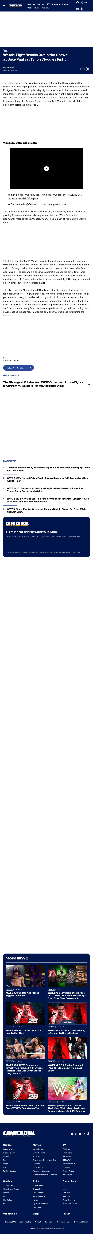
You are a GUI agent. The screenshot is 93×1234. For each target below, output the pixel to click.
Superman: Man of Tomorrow (45, 1174)
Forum (45, 8)
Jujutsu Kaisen (39, 1196)
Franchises (69, 1181)
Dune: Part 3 (38, 1167)
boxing (5, 360)
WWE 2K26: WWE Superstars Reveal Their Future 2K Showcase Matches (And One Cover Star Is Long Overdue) (24, 1069)
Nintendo (6, 1192)
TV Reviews (67, 1153)
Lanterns (66, 1167)
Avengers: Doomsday (41, 1171)
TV (48, 4)
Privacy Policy (75, 552)
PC (4, 1203)
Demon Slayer (38, 1192)
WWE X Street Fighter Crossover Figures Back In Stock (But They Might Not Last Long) (47, 510)
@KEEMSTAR (74, 194)
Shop (36, 1213)
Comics (31, 4)
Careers (49, 1222)
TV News (66, 1149)
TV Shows (53, 1102)
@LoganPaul (59, 194)
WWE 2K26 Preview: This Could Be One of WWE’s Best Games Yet (25, 1107)
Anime (65, 4)
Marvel (6, 1156)
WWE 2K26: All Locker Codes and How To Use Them (24, 1032)
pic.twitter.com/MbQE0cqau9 (23, 198)
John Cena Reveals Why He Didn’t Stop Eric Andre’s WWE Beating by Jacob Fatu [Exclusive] (48, 469)
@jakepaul (46, 194)
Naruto (35, 1200)
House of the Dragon (71, 1163)
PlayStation (7, 1200)
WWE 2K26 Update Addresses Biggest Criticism (22, 994)
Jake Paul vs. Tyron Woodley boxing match (30, 82)
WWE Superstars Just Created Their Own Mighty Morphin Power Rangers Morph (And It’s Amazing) (67, 1108)
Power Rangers (69, 1200)
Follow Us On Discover (18, 368)
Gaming (56, 4)
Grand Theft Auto (70, 1203)
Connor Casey (9, 67)
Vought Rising (68, 1171)
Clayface (36, 1163)
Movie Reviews (39, 1153)
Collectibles (33, 8)
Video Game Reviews (12, 1189)
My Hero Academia (40, 1203)
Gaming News (9, 1185)
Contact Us (10, 1222)
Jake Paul (13, 360)
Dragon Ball (37, 1189)
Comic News (8, 1149)
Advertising (25, 1222)
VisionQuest (67, 1174)
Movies (41, 4)
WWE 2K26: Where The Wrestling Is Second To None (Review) (66, 1032)
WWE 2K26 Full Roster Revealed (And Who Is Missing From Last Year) (65, 1068)
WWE (5, 50)
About (38, 1222)
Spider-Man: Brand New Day (44, 1160)
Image (5, 1163)
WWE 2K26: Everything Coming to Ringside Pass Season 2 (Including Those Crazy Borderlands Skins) (45, 490)
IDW (5, 1167)
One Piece (37, 1207)
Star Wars (67, 1192)
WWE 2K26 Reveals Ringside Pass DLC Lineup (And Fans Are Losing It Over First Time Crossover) (67, 996)
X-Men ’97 (67, 1160)
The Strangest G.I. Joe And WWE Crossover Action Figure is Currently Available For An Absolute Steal (43, 384)
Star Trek (66, 1196)
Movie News (38, 1149)
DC (4, 1160)
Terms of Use (51, 552)
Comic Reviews (9, 1153)
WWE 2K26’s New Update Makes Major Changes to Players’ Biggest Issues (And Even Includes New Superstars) (48, 500)
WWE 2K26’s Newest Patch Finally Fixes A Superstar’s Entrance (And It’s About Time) (47, 479)
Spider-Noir (67, 1156)
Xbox (5, 1196)
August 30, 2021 (59, 204)
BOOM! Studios (9, 1171)
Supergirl (36, 1156)
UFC (18, 360)
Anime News (38, 1185)
